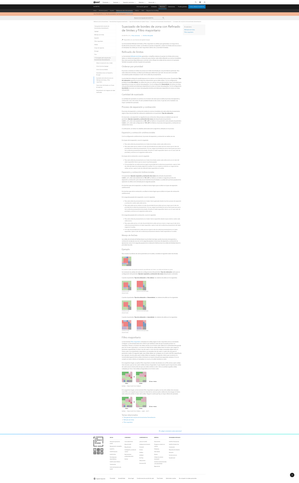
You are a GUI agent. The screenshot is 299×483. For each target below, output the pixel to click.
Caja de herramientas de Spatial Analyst (139, 21)
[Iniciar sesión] (204, 2)
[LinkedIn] (101, 449)
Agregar (96, 31)
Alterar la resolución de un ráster (104, 63)
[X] (98, 449)
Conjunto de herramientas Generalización (161, 21)
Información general (142, 6)
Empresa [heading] (156, 437)
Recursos (162, 6)
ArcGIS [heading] (111, 437)
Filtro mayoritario (98, 41)
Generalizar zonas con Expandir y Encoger (104, 73)
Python (137, 10)
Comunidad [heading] (128, 437)
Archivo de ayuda (148, 35)
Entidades (154, 6)
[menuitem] (116, 442)
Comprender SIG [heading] (143, 437)
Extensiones (171, 6)
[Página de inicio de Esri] (96, 2)
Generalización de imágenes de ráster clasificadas (105, 91)
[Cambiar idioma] (200, 2)
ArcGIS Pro (96, 6)
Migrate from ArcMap (152, 10)
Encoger (96, 51)
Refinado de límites (99, 34)
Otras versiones (135, 35)
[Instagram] (98, 452)
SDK (142, 10)
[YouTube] (101, 452)
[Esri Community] (94, 452)
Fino (95, 54)
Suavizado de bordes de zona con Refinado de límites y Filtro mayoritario (104, 80)
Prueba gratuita (182, 6)
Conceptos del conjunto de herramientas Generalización (187, 21)
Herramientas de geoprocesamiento (119, 21)
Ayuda (112, 10)
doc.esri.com (129, 14)
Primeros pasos (103, 10)
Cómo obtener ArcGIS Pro (197, 6)
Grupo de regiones (99, 48)
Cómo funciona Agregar (102, 66)
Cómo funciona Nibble (102, 69)
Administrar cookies (171, 478)
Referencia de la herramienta (124, 10)
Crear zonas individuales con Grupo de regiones (105, 86)
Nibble (96, 44)
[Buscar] (196, 2)
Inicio (94, 10)
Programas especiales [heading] (174, 437)
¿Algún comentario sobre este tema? (171, 431)
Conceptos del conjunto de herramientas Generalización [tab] (102, 58)
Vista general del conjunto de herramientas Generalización (101, 27)
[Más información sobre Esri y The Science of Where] (98, 442)
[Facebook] (94, 449)
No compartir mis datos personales (188, 478)
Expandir (96, 38)
